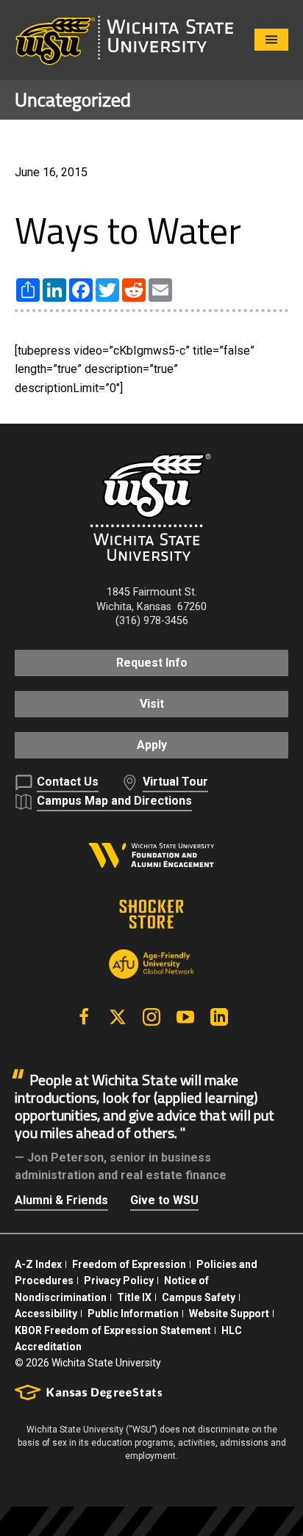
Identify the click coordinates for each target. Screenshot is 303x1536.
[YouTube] (185, 1017)
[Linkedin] (219, 1017)
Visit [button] (152, 704)
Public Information (133, 1313)
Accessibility (46, 1313)
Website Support (229, 1313)
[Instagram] (151, 1017)
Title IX (134, 1297)
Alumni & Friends (61, 1200)
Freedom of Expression (129, 1264)
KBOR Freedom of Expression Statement (113, 1330)
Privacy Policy (119, 1280)
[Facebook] (84, 1017)
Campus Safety (198, 1297)
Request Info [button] (152, 663)
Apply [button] (152, 745)
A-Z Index (38, 1264)
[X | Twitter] (117, 1017)
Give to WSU (164, 1200)
